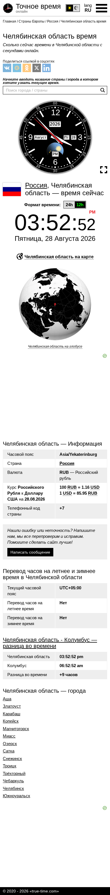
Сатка (8, 751)
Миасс (9, 736)
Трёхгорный (14, 773)
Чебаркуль (13, 781)
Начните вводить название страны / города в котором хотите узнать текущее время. (50, 81)
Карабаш (11, 714)
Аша (7, 699)
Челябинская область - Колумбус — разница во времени (50, 643)
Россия (67, 463)
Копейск (11, 721)
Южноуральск (16, 796)
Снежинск (12, 758)
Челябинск (13, 788)
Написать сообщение (30, 552)
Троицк (9, 766)
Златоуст (12, 706)
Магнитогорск (16, 729)
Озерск (10, 743)
